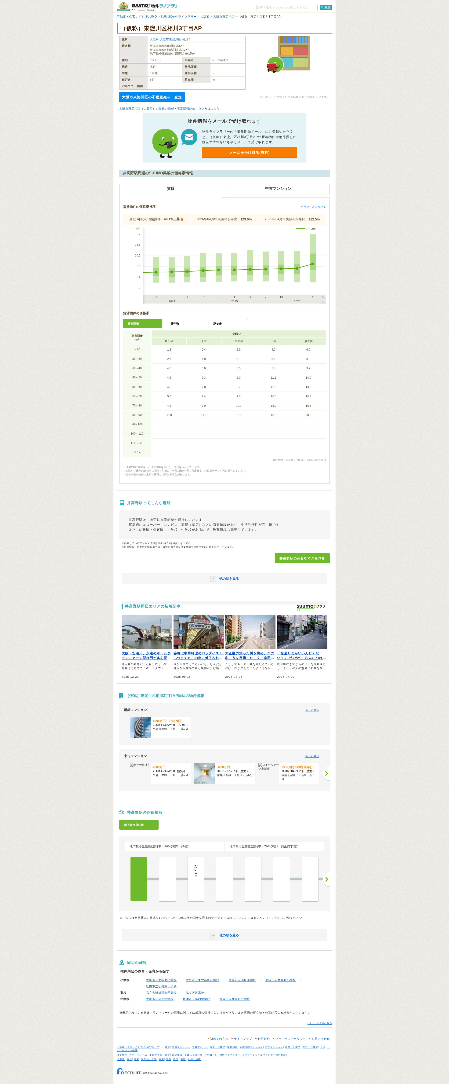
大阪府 (205, 16)
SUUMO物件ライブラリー (179, 16)
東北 (129, 1059)
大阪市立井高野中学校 (235, 999)
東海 (161, 1059)
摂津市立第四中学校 (196, 999)
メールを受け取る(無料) (249, 152)
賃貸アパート (200, 1047)
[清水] (253, 879)
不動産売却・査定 (159, 1055)
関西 (168, 1059)
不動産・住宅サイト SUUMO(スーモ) (138, 1047)
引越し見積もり (194, 1055)
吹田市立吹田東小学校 (161, 986)
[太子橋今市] (224, 879)
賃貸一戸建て (217, 1047)
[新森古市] (281, 879)
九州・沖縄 (194, 1059)
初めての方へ (219, 1038)
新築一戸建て (293, 1047)
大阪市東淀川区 (224, 16)
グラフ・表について (313, 207)
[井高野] (139, 879)
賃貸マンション (181, 1047)
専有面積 (133, 323)
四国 (175, 1059)
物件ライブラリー (230, 1055)
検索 (328, 7)
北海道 (121, 1059)
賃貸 (167, 1047)
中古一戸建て (310, 1047)
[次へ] (326, 773)
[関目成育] (310, 879)
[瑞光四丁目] (167, 879)
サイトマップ (243, 1038)
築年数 (175, 323)
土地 (322, 1047)
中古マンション (274, 1047)
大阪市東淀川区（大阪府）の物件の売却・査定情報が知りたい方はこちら (169, 108)
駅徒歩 (218, 323)
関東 (136, 1059)
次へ (326, 879)
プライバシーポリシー (290, 1038)
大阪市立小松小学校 (242, 980)
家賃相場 (232, 1047)
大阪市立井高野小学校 (280, 980)
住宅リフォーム (138, 1055)
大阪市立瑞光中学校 (160, 999)
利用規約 (264, 1038)
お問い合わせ (320, 1038)
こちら (276, 917)
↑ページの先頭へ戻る (320, 1023)
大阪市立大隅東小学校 (161, 980)
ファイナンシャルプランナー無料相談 (264, 1055)
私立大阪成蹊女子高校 (161, 992)
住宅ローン (211, 1055)
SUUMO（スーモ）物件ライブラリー (149, 6)
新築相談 (177, 1055)
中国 (183, 1059)
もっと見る (312, 710)
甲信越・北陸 (149, 1059)
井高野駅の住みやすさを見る (302, 558)
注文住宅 (122, 1055)
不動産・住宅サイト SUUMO (137, 16)
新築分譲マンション (251, 1047)
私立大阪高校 (195, 992)
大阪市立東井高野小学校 (202, 980)
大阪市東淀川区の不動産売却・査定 (152, 97)
